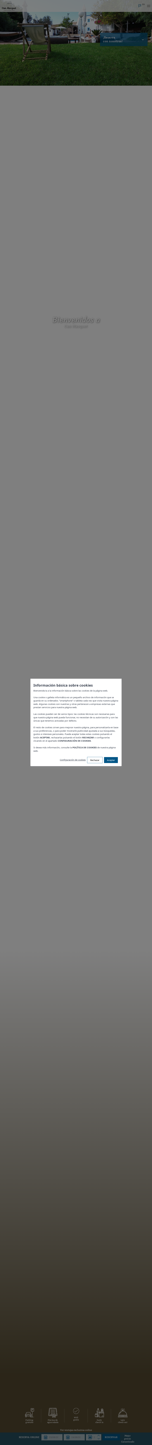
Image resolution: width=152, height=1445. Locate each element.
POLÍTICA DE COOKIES (84, 747)
